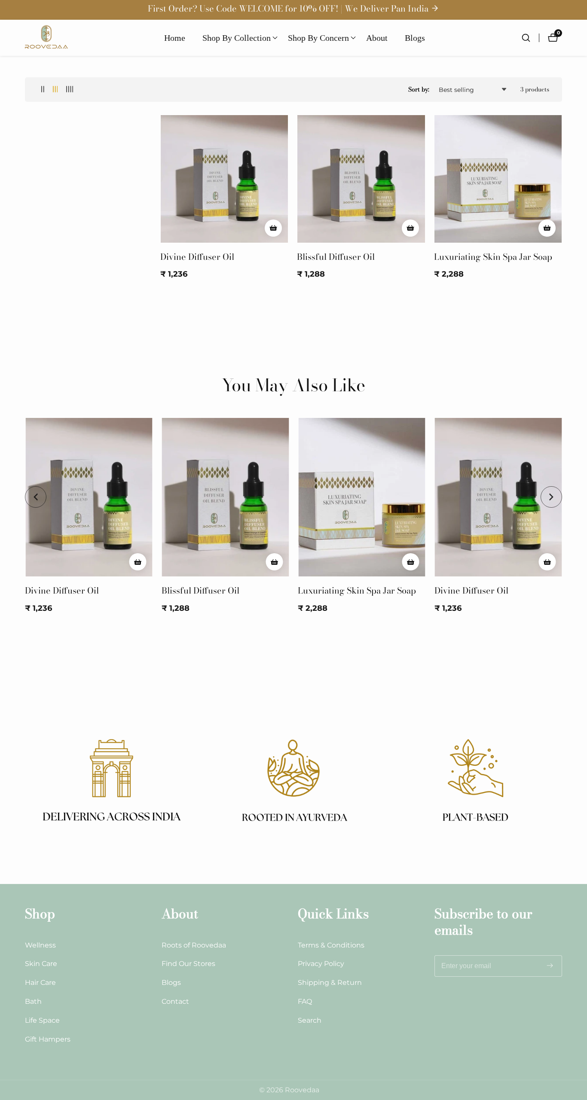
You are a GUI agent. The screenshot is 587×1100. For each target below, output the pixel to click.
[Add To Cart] (273, 228)
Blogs (415, 38)
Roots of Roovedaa (194, 945)
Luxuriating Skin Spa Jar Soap (493, 257)
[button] (236, 38)
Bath (33, 1001)
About (377, 38)
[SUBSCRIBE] (550, 966)
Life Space (42, 1020)
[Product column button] (43, 89)
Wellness (40, 945)
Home (174, 38)
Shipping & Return (330, 982)
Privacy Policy (321, 964)
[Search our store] (530, 38)
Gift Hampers (47, 1039)
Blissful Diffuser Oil (336, 257)
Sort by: (418, 89)
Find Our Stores (188, 964)
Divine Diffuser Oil (197, 257)
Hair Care (40, 982)
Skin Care (41, 964)
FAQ (305, 1001)
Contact (175, 1001)
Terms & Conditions (331, 945)
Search (309, 1020)
